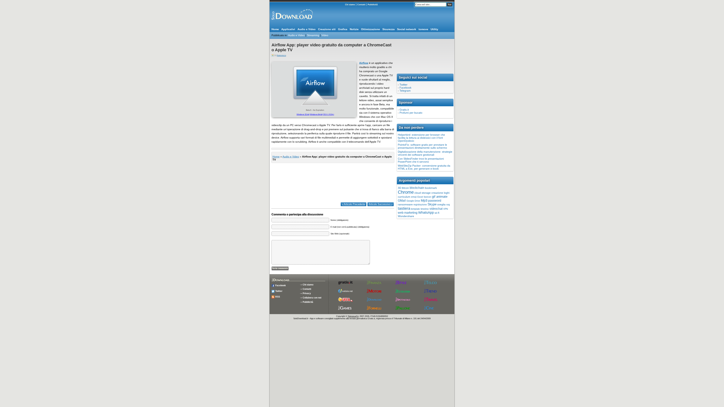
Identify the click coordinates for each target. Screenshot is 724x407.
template (415, 209)
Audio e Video (307, 29)
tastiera (404, 208)
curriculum (404, 196)
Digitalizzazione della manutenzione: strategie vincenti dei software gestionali (425, 153)
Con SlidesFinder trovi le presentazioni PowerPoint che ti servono (421, 160)
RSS (277, 296)
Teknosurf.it (353, 316)
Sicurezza (388, 29)
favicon (427, 197)
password (434, 200)
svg (448, 204)
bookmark (431, 187)
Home (275, 29)
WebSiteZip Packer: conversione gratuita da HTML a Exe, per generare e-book (424, 167)
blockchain (417, 187)
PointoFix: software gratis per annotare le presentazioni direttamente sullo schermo (422, 146)
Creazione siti (327, 29)
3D (399, 187)
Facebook (405, 87)
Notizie (354, 29)
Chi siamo (350, 4)
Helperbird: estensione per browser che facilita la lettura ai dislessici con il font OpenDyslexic (421, 137)
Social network (406, 29)
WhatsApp (426, 212)
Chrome (406, 192)
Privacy (307, 293)
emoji (414, 197)
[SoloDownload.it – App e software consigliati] (291, 21)
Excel (420, 197)
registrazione (420, 204)
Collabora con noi (312, 297)
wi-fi (437, 212)
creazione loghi (440, 192)
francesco (281, 55)
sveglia (441, 204)
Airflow (363, 62)
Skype (432, 204)
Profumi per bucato (411, 112)
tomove (423, 29)
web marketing (407, 212)
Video (324, 35)
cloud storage (422, 192)
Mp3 (424, 200)
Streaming (313, 35)
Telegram (405, 90)
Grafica (342, 29)
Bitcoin (405, 188)
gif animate (439, 196)
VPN (445, 209)
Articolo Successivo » (381, 204)
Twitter (403, 84)
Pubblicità (373, 4)
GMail (402, 200)
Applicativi (288, 29)
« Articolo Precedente (353, 204)
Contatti (361, 4)
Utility (434, 29)
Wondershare (406, 216)
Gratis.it (404, 109)
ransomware (405, 204)
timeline (425, 209)
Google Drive (413, 201)
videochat (436, 208)
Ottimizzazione (370, 29)
